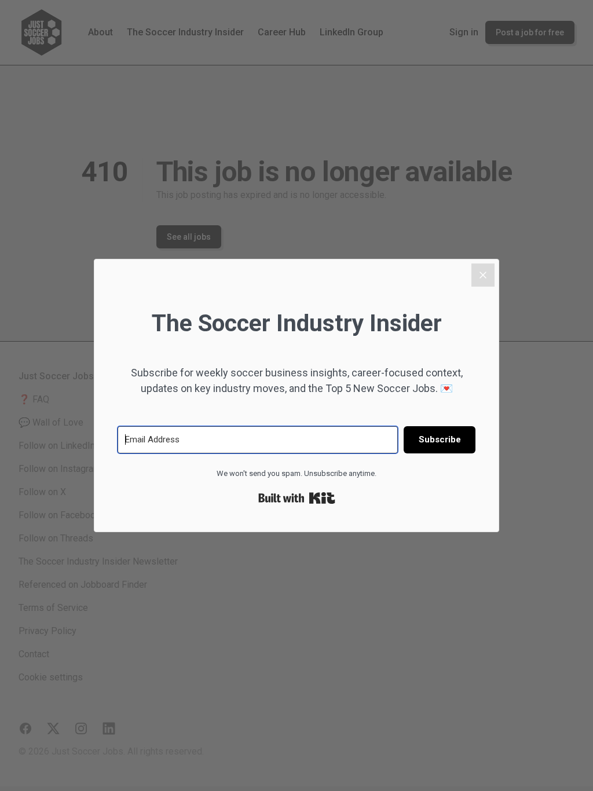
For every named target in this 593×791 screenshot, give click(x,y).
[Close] (483, 275)
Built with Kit (296, 498)
